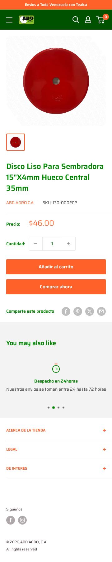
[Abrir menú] (9, 19)
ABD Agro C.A (20, 202)
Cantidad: (15, 243)
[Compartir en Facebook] (66, 311)
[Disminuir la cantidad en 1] (35, 243)
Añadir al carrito (56, 267)
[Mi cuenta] (88, 19)
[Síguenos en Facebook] (10, 520)
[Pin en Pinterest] (77, 311)
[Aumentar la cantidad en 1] (68, 243)
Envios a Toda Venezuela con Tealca (56, 4)
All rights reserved (21, 549)
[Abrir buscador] (75, 19)
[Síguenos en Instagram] (22, 520)
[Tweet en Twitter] (89, 311)
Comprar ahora (56, 287)
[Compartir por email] (101, 311)
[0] (101, 19)
